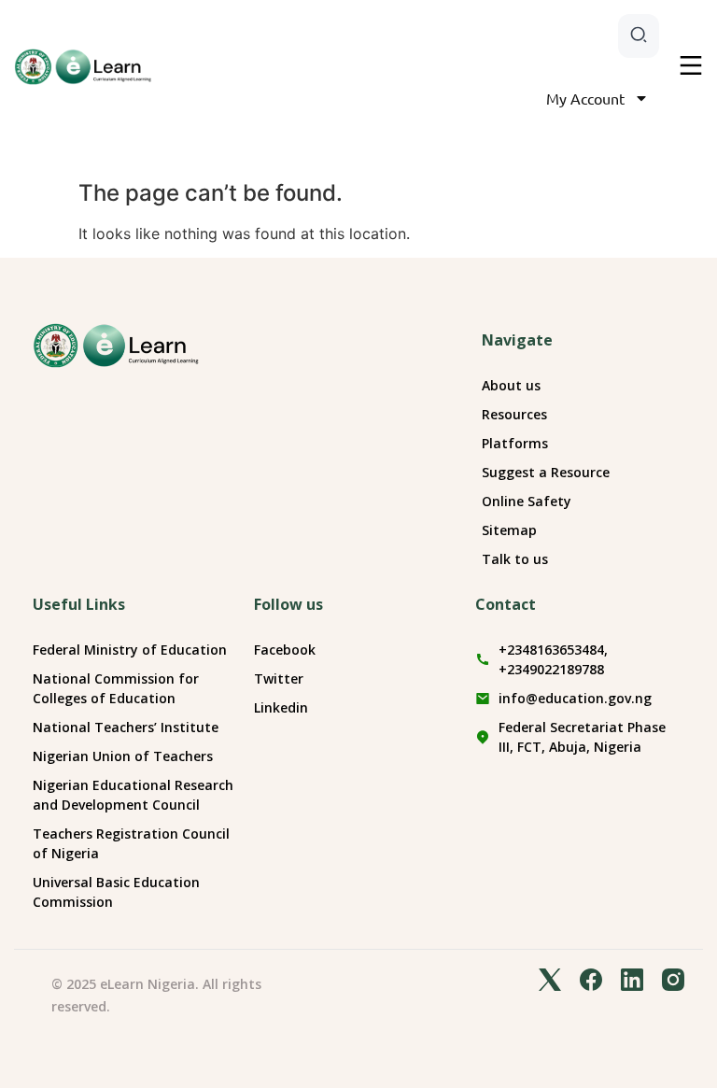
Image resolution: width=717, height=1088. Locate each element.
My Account (585, 98)
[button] (691, 67)
